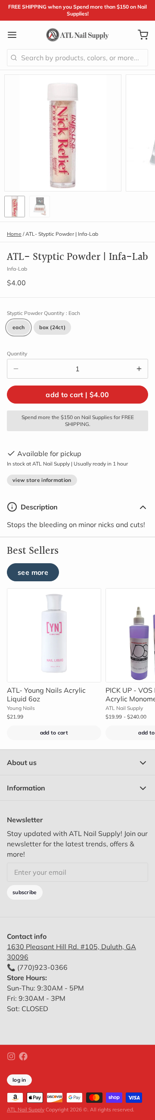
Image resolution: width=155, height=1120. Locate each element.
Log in (19, 1080)
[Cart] (139, 34)
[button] (77, 395)
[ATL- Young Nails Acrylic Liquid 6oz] (54, 635)
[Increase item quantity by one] (139, 368)
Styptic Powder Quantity (43, 313)
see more (33, 572)
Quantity (17, 353)
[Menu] (15, 34)
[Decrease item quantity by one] (16, 368)
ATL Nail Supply (25, 1109)
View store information (41, 480)
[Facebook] (23, 1056)
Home (14, 234)
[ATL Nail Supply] (77, 35)
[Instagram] (11, 1056)
